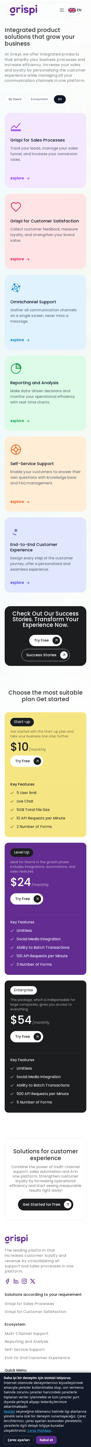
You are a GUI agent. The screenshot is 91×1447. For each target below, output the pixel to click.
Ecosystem (39, 99)
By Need (15, 99)
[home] (24, 10)
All (60, 99)
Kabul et (46, 1440)
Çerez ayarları (19, 1440)
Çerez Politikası (39, 1430)
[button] (74, 10)
